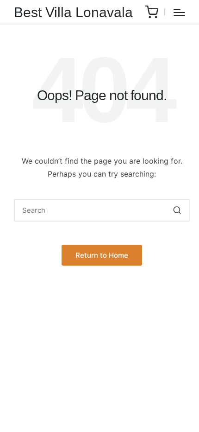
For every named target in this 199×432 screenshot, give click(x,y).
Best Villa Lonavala (73, 12)
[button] (177, 210)
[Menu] (179, 12)
